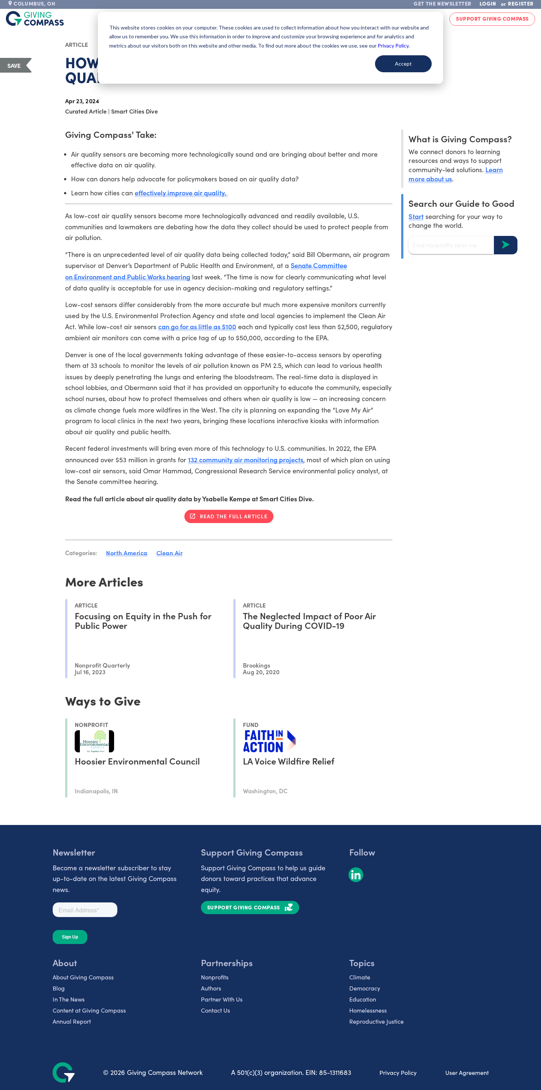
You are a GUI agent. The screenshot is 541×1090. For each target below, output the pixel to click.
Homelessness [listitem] (368, 1010)
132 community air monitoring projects (245, 459)
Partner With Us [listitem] (222, 999)
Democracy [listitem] (364, 988)
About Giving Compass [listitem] (83, 977)
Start (416, 215)
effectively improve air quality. (181, 192)
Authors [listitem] (211, 988)
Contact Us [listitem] (215, 1010)
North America (127, 553)
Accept (403, 63)
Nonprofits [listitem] (215, 977)
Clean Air (169, 553)
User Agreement (467, 1072)
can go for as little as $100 (197, 326)
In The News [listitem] (69, 999)
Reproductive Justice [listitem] (376, 1021)
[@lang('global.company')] (35, 18)
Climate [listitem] (359, 977)
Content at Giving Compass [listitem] (89, 1010)
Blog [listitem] (59, 988)
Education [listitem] (362, 999)
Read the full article (234, 516)
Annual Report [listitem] (72, 1021)
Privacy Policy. (394, 45)
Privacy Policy (398, 1072)
